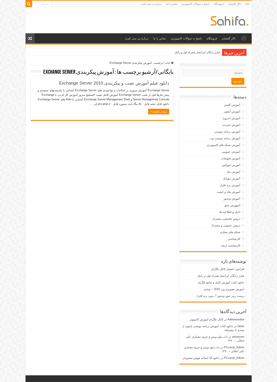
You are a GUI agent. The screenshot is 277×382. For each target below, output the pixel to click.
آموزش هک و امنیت (228, 191)
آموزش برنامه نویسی (227, 131)
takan (240, 326)
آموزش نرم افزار (230, 185)
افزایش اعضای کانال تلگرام (227, 269)
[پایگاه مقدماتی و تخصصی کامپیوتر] (229, 20)
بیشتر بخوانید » (159, 111)
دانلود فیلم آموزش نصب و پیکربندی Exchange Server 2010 (114, 83)
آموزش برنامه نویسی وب (225, 138)
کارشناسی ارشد (230, 245)
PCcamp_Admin (234, 347)
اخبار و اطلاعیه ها (229, 212)
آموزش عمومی (231, 151)
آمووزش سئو (232, 205)
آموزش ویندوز (232, 198)
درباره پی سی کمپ (151, 3)
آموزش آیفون (232, 111)
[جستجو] (29, 4)
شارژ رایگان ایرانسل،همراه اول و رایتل (197, 52)
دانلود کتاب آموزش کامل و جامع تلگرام (221, 282)
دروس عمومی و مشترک (225, 225)
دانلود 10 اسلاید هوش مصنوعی (201, 358)
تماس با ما (171, 3)
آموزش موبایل (231, 178)
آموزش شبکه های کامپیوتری (223, 145)
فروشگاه (219, 3)
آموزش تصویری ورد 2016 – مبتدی (224, 289)
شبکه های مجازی (230, 232)
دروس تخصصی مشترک (226, 218)
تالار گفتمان (234, 3)
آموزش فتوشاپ (230, 158)
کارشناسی (234, 238)
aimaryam (238, 336)
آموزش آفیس (232, 104)
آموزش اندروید (231, 118)
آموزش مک (233, 171)
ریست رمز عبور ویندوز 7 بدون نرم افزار (220, 295)
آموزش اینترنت (231, 124)
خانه (247, 3)
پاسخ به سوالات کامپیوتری (195, 3)
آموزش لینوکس (231, 165)
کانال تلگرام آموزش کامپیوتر (206, 319)
